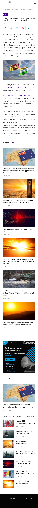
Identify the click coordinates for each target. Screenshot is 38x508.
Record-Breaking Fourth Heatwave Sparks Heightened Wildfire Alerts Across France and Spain (18, 261)
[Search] (35, 3)
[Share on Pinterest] (22, 28)
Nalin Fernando (25, 96)
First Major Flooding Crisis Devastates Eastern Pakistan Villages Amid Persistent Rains (18, 293)
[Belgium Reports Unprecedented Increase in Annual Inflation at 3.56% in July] (8, 474)
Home (4, 9)
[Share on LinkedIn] (28, 28)
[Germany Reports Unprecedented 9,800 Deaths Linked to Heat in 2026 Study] (19, 188)
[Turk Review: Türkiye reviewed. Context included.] (18, 3)
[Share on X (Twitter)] (17, 28)
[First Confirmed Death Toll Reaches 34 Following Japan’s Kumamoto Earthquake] (19, 218)
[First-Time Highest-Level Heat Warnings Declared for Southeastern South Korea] (19, 311)
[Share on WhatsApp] (11, 28)
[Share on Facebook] (5, 28)
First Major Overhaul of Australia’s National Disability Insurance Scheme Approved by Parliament (18, 171)
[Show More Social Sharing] (33, 28)
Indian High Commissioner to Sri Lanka (19, 87)
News (5, 14)
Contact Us (23, 503)
